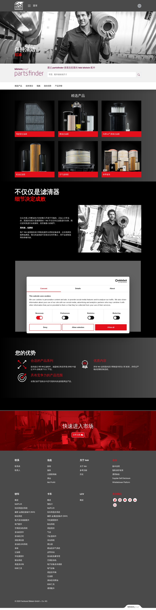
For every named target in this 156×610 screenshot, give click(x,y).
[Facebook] (115, 500)
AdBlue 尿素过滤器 (111, 134)
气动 (49, 532)
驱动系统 (18, 560)
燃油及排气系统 (53, 548)
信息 (49, 460)
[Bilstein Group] (133, 607)
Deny (45, 327)
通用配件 (51, 588)
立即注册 (76, 435)
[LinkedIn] (135, 500)
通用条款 (116, 474)
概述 (16, 500)
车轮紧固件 (19, 556)
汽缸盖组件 (51, 536)
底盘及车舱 (51, 572)
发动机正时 (19, 536)
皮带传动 (51, 552)
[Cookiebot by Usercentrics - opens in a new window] (117, 281)
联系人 (17, 470)
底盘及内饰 (19, 564)
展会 (49, 478)
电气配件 (18, 524)
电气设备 (51, 568)
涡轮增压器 (19, 540)
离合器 (50, 544)
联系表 (17, 466)
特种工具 (18, 568)
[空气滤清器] (78, 156)
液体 (16, 548)
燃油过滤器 (64, 134)
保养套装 (106, 174)
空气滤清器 (64, 174)
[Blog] (115, 505)
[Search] (138, 74)
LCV (82, 494)
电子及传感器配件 (22, 520)
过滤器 (17, 552)
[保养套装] (121, 156)
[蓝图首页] (19, 5)
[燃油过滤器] (78, 116)
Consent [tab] (43, 288)
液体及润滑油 (52, 580)
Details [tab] (78, 288)
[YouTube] (125, 500)
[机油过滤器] (34, 156)
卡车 (49, 494)
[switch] (65, 318)
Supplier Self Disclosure (121, 478)
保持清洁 (29, 86)
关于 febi (84, 460)
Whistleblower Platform (121, 482)
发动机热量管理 (53, 556)
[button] (17, 86)
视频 (38, 86)
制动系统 (18, 516)
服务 (49, 470)
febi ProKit (51, 482)
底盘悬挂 (51, 528)
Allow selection (78, 327)
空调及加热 (51, 560)
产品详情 (58, 86)
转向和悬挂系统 (21, 508)
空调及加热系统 (21, 528)
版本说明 (116, 466)
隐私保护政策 (117, 470)
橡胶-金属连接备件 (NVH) (25, 512)
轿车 (17, 494)
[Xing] (130, 500)
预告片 (50, 504)
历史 (81, 474)
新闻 (49, 466)
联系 (17, 460)
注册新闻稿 (51, 474)
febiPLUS (18, 504)
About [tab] (112, 288)
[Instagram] (120, 500)
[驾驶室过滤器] (34, 116)
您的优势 (47, 86)
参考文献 (83, 470)
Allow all (110, 327)
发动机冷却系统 (21, 544)
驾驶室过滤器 (21, 134)
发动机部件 (19, 532)
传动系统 (51, 540)
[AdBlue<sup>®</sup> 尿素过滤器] (121, 116)
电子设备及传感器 (54, 564)
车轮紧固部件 (52, 520)
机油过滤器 (20, 174)
